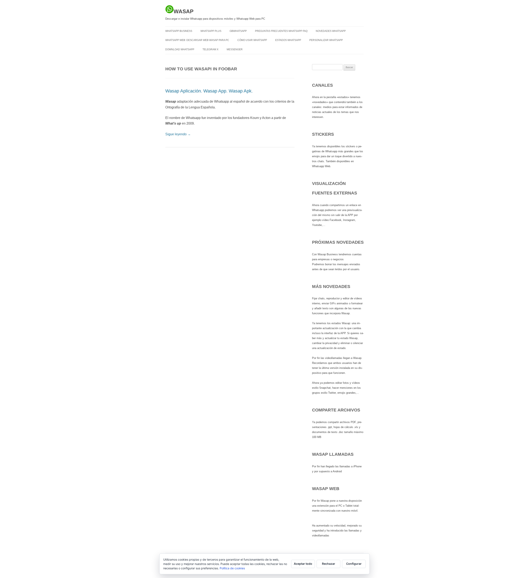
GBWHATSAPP (238, 31)
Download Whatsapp (179, 49)
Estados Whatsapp (288, 40)
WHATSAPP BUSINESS (178, 31)
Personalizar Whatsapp (326, 40)
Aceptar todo (303, 563)
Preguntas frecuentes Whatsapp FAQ (281, 31)
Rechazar (328, 563)
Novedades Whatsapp (331, 31)
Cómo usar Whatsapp (252, 40)
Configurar (354, 563)
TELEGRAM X (210, 49)
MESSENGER (235, 49)
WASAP (183, 11)
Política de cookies (232, 568)
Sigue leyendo (178, 134)
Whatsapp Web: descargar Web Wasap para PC (197, 40)
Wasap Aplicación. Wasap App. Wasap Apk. (209, 91)
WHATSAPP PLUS (210, 31)
